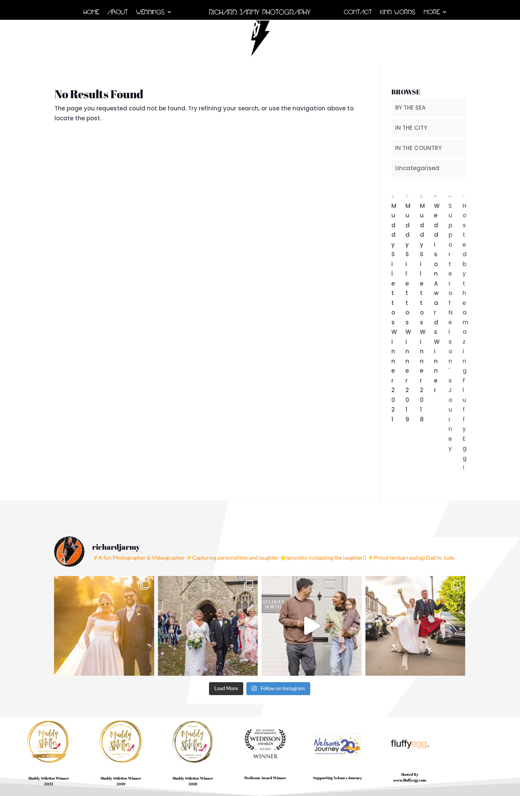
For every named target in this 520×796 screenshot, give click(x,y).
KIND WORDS (397, 12)
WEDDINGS (150, 12)
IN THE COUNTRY (418, 148)
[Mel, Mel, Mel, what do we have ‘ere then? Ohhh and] (208, 626)
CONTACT (358, 12)
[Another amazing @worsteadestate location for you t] (312, 626)
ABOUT (117, 12)
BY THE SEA (410, 108)
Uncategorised (417, 168)
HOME (91, 12)
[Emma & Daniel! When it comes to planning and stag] (415, 626)
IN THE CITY (411, 128)
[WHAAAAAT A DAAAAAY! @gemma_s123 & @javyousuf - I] (104, 626)
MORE (432, 12)
